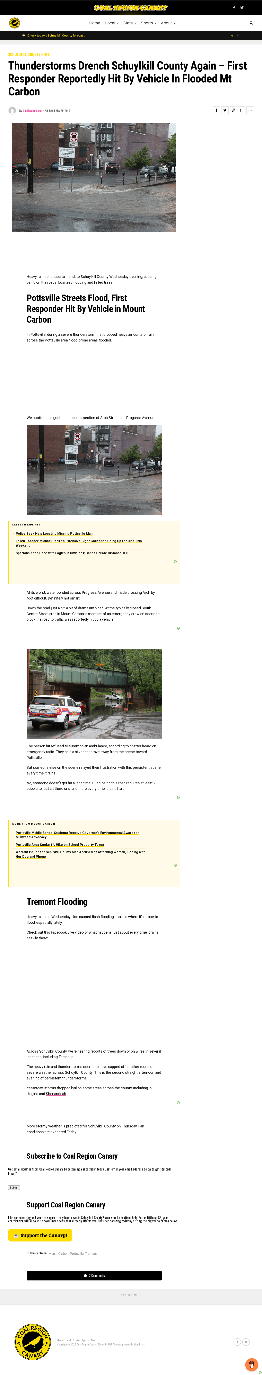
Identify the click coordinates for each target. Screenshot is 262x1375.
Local (110, 23)
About (166, 23)
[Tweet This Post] (225, 110)
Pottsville (77, 1253)
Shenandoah (56, 1094)
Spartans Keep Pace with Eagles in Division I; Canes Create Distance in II (72, 553)
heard (146, 746)
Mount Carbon (58, 1253)
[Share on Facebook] (216, 110)
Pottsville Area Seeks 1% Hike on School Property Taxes (60, 845)
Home (94, 23)
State (128, 23)
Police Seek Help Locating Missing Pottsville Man (54, 534)
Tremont (91, 1253)
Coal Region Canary (33, 110)
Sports (147, 23)
